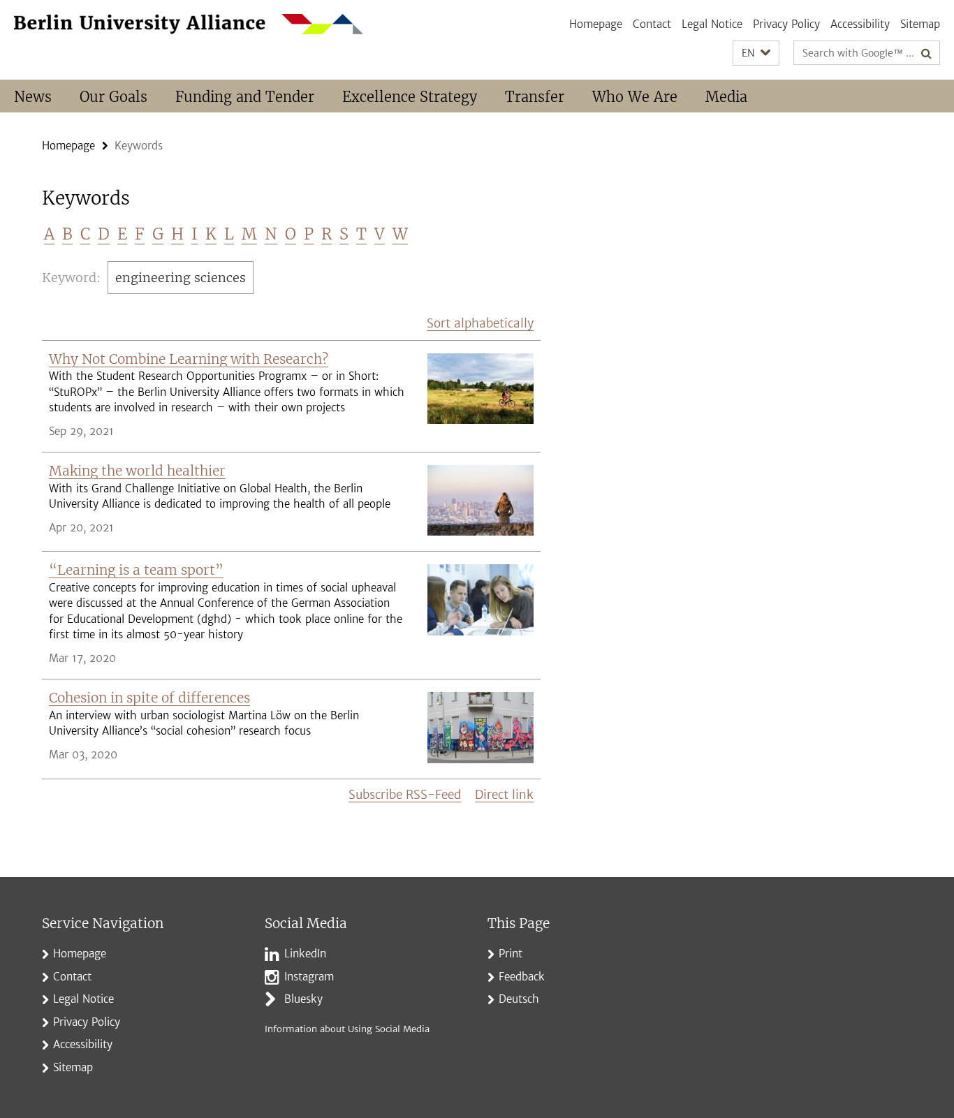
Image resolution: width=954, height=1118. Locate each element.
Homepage (595, 24)
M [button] (249, 234)
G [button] (157, 234)
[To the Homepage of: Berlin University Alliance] (188, 24)
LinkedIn (305, 953)
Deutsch (519, 999)
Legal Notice (712, 24)
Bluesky (303, 999)
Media (726, 96)
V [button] (379, 234)
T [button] (361, 234)
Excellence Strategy (409, 96)
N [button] (271, 234)
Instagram (309, 976)
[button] (756, 53)
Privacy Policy (786, 24)
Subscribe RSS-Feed (404, 794)
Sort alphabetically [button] (480, 323)
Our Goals (113, 96)
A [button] (49, 234)
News (33, 96)
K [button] (211, 234)
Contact (652, 24)
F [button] (140, 234)
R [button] (326, 234)
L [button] (229, 234)
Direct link (504, 794)
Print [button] (510, 953)
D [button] (104, 234)
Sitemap (920, 24)
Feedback (522, 976)
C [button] (85, 234)
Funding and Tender (244, 96)
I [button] (194, 234)
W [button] (400, 234)
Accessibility (860, 24)
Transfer (534, 96)
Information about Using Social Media (347, 1029)
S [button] (343, 234)
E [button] (122, 234)
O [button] (290, 234)
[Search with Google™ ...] (926, 53)
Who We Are (634, 96)
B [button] (67, 234)
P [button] (309, 234)
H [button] (177, 234)
